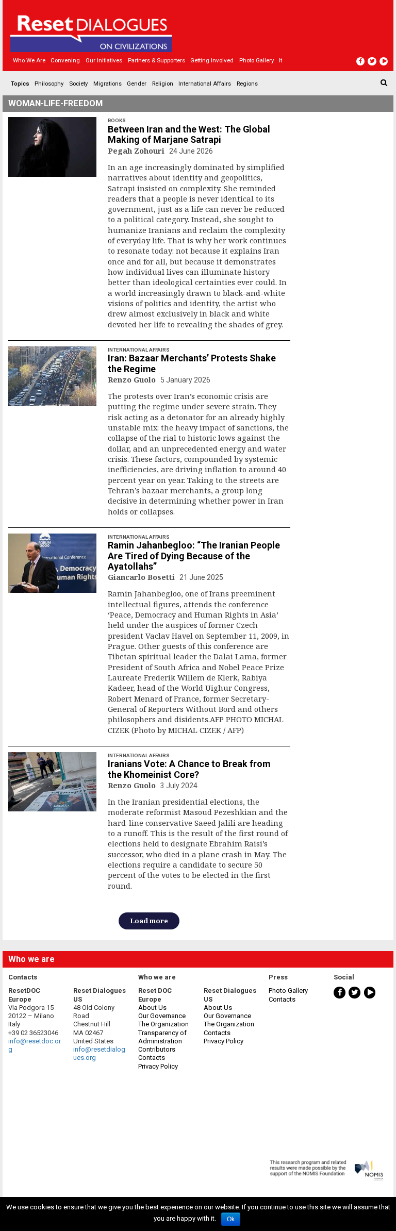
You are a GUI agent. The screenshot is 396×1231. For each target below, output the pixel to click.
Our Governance (162, 1016)
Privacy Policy (158, 1066)
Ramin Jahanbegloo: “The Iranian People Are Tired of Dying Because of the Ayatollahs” (194, 556)
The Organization (163, 1024)
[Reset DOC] (199, 29)
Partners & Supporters (156, 60)
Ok (231, 1219)
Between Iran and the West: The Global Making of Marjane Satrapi (189, 134)
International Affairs (204, 83)
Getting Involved (212, 60)
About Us (152, 1007)
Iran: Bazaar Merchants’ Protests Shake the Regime (192, 363)
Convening (65, 60)
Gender (136, 83)
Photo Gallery (288, 990)
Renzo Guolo (133, 379)
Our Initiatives (104, 60)
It (280, 60)
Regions (247, 83)
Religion (162, 83)
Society (78, 83)
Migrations (107, 83)
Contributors (156, 1049)
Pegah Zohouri (137, 150)
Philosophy (49, 83)
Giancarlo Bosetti (142, 577)
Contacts (151, 1057)
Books (117, 120)
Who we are (29, 60)
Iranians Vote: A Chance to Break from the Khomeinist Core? (189, 769)
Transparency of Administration (162, 1037)
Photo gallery (256, 60)
